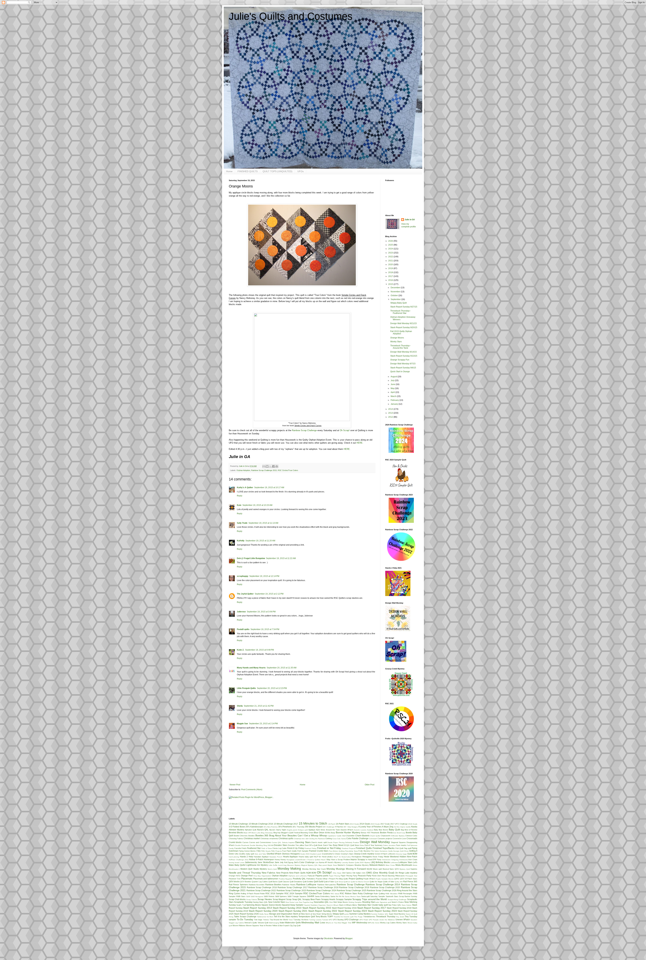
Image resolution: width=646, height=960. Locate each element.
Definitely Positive (352, 842)
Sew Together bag (306, 902)
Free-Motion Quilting (337, 851)
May (393, 388)
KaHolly (240, 540)
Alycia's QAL (262, 830)
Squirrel (307, 905)
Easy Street (338, 845)
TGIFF (330, 916)
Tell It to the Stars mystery (286, 916)
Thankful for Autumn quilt (343, 917)
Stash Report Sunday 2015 (316, 907)
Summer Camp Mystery (360, 914)
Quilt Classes (283, 882)
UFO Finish (363, 920)
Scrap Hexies (265, 899)
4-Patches (339, 827)
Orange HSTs (234, 876)
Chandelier (350, 836)
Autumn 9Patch (346, 830)
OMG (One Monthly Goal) (380, 872)
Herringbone (356, 857)
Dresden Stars (280, 845)
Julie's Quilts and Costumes (290, 16)
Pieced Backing (388, 876)
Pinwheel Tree (235, 879)
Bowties (251, 836)
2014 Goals (365, 824)
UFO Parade (374, 920)
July (393, 380)
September (396, 299)
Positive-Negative (285, 879)
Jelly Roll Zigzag (286, 862)
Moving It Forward (356, 868)
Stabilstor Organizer (318, 905)
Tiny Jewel (400, 917)
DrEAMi (270, 845)
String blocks (326, 914)
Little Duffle (272, 865)
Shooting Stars (368, 902)
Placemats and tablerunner (265, 879)
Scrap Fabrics (251, 899)
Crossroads (412, 838)
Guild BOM (412, 854)
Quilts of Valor (388, 882)
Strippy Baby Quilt (398, 303)
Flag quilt (407, 848)
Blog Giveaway (267, 833)
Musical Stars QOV (391, 869)
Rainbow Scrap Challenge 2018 (323, 887)
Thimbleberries (369, 917)
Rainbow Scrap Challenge (304, 430)
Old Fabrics (347, 873)
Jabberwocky (251, 862)
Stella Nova (263, 914)
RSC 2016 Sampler (274, 893)
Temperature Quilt (306, 916)
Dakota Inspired (288, 842)
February (395, 400)
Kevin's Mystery (334, 862)
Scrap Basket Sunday (408, 896)
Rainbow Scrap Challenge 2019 (354, 887)
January (395, 404)
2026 (390, 241)
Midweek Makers (377, 865)
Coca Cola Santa (339, 839)
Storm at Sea (299, 914)
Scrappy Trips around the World (369, 899)
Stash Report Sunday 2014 (287, 907)
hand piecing (234, 857)
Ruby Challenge (365, 893)
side (377, 902)
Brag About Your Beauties (283, 835)
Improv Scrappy (358, 859)
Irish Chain (412, 860)
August (394, 376)
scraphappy (242, 576)
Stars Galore (406, 905)
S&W (248, 896)
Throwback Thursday (385, 916)
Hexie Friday (377, 857)
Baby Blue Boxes (381, 830)
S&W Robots (269, 896)
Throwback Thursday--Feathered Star (400, 312)
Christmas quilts (286, 838)
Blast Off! (247, 833)
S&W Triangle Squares (297, 896)
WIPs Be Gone (374, 923)
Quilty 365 (399, 882)
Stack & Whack (332, 905)
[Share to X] (270, 466)
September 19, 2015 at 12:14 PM (264, 576)
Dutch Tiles (327, 845)
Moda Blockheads (404, 865)
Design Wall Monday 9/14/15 (403, 352)
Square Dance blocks (271, 905)
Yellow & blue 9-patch (281, 925)
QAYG (396, 879)
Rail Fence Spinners (238, 884)
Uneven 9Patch (403, 919)
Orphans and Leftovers (297, 876)
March (394, 396)
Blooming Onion (306, 833)
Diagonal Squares (398, 842)
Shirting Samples (355, 902)
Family (231, 848)
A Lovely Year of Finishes (370, 827)
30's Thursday (298, 827)
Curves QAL (276, 842)
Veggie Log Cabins (236, 923)
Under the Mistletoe (387, 920)
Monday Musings (336, 868)
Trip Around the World (279, 920)
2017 (390, 276)
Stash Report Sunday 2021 (293, 911)
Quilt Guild (318, 881)
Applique (311, 830)
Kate (239, 505)
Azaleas (370, 830)
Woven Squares (252, 925)
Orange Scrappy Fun (399, 360)
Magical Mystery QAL (309, 865)
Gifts (236, 854)
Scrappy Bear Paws (311, 899)
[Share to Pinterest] (276, 466)
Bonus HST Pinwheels (370, 833)
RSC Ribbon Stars (348, 893)
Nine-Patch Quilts (297, 873)
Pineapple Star (411, 876)
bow (394, 833)
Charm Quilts (375, 836)
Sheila (240, 706)
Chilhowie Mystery (398, 836)
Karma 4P (323, 862)
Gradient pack (315, 854)
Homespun (269, 859)
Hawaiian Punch (275, 857)
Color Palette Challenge (357, 838)
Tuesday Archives (300, 920)
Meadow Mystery (361, 865)
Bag (402, 830)
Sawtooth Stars (392, 896)
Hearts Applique (290, 857)
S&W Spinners (281, 896)
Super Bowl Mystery (397, 914)
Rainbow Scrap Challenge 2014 (383, 884)
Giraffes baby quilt (246, 854)
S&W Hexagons (257, 896)
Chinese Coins (411, 836)
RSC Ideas (335, 894)
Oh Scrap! (345, 430)
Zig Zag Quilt (295, 925)
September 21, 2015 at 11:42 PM (259, 706)
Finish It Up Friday (295, 848)
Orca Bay (257, 876)
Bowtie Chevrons (241, 836)
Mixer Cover (390, 865)
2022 (390, 256)
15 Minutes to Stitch (313, 823)
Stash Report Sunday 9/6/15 (403, 367)
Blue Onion (319, 832)
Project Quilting (356, 879)
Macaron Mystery (293, 865)
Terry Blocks (321, 916)
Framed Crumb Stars (318, 851)
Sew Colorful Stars (276, 902)
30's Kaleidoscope (254, 827)
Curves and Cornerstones (260, 842)
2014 (390, 409)
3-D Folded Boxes (237, 827)
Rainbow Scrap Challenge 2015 (264, 470)
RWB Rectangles (405, 894)
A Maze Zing (387, 827)
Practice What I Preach (325, 879)
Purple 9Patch (369, 879)
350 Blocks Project (313, 827)
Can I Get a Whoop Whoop (312, 835)
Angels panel (292, 830)
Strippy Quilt (338, 914)
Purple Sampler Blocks (384, 879)
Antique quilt (303, 830)
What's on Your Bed (333, 923)
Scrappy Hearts (328, 899)
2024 (390, 249)
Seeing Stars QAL (260, 902)
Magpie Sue (242, 723)
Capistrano (332, 836)
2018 (390, 272)
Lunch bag (282, 865)
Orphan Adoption (243, 470)
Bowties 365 (261, 835)
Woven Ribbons (238, 925)
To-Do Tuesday (245, 919)
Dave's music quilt (319, 842)
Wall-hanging (274, 923)
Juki (316, 862)
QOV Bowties (245, 882)
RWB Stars (240, 896)
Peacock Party (364, 876)
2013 (390, 413)
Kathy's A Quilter (245, 487)
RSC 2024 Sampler (293, 893)
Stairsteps (362, 905)
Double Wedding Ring (258, 845)
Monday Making (289, 868)
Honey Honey (280, 860)
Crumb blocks (235, 842)
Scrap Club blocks (237, 899)
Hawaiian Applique (261, 857)
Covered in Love (399, 838)
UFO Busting (338, 920)
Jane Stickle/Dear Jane (268, 862)
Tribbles (266, 920)
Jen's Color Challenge (304, 862)
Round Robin (259, 894)
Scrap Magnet (279, 899)
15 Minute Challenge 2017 (286, 824)
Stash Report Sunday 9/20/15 (403, 327)
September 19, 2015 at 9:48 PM (259, 650)
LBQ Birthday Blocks (380, 862)
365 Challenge (328, 827)
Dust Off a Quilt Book (313, 845)
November (396, 291)
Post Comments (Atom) (251, 789)
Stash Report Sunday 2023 (352, 911)
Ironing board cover (236, 862)
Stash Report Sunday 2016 (344, 908)
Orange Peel (247, 876)
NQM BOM (311, 873)
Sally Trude (242, 523)
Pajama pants (321, 876)
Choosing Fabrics (236, 838)
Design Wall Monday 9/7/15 (403, 363)
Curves (245, 842)
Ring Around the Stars (407, 890)
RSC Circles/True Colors (288, 470)
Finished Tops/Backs (384, 848)
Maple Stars (332, 865)
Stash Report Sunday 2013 (257, 907)
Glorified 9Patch (274, 854)
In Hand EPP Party (373, 860)
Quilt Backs (273, 882)
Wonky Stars (396, 341)
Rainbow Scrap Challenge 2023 (291, 890)
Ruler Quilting (379, 894)
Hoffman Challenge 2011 (238, 860)
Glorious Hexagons (291, 854)
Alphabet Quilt (250, 830)
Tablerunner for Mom (265, 917)
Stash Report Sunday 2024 (382, 911)
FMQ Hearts (265, 851)
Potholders (310, 879)
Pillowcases (400, 876)
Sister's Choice (397, 902)
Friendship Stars (351, 851)
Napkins (413, 869)
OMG (364, 873)
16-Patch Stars (342, 824)
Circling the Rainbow (317, 839)
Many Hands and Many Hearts (251, 668)
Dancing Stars (302, 842)
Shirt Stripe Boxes (340, 902)
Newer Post (235, 784)
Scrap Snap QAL (294, 899)
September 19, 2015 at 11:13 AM (263, 523)
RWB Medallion (391, 894)
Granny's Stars (347, 854)
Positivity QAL (299, 879)
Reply (239, 496)
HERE (359, 443)
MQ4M (369, 869)
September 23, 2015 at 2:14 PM (263, 723)
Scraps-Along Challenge (397, 899)
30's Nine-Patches (270, 827)
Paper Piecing (334, 876)
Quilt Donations (296, 882)
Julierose (241, 611)
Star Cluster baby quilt (377, 905)
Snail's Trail (241, 905)
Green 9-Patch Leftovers (385, 854)
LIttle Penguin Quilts (246, 688)
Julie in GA (410, 219)
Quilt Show (339, 882)
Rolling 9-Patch (247, 894)
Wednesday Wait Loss (313, 922)
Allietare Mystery (236, 830)
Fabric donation (389, 845)
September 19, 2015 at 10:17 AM (269, 487)
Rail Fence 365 (410, 881)
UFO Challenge (351, 919)
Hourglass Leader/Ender (296, 860)
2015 (390, 284)
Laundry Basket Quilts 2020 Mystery (356, 862)
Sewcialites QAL (321, 902)
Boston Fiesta (386, 832)
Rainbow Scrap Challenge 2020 (385, 887)
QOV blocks (234, 881)
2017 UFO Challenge (398, 824)
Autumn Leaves (360, 830)
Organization (266, 876)
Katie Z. (240, 650)
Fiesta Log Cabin (279, 848)
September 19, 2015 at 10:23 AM (257, 505)
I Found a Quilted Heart (315, 860)
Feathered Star (254, 848)
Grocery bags (401, 854)
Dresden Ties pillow (296, 845)
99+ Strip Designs (351, 827)
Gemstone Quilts (386, 851)
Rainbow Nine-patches (326, 885)
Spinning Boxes (253, 905)
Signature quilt (385, 902)
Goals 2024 (305, 854)
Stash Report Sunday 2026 (246, 914)
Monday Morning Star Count (314, 869)
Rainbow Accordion (256, 885)
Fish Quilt (399, 848)
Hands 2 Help (246, 857)
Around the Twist (333, 830)
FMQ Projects (276, 851)
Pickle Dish (376, 876)
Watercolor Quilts (293, 922)
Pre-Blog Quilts (342, 879)
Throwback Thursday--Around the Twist (400, 346)
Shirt (331, 902)
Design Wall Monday (375, 842)
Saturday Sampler (377, 896)
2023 (390, 253)
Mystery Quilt (405, 869)
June (393, 384)
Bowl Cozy (401, 833)
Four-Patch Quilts (289, 851)
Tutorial (325, 920)
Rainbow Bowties (273, 884)
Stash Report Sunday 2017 (371, 907)
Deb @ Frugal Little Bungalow (251, 558)
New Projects (282, 873)
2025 (390, 245)
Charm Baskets (362, 835)
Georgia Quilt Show (400, 851)
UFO (330, 920)
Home (229, 171)
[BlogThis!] (267, 466)
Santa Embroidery (322, 896)
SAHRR (310, 896)
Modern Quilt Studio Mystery (253, 869)
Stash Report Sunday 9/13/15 (403, 356)
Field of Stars (266, 848)
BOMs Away (330, 833)
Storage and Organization (280, 914)
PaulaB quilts (243, 629)
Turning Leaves (315, 920)
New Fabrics (268, 872)
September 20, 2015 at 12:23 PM (272, 688)
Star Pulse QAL (394, 905)
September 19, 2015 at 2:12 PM (269, 594)
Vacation (413, 920)
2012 (390, 417)
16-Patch (331, 824)
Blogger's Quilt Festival (290, 833)
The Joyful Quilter (245, 594)
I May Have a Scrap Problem (338, 860)
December (396, 287)
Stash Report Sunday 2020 (263, 911)
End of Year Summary (374, 845)
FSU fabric (375, 851)
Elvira (362, 845)
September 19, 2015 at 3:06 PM (261, 611)
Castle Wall (341, 836)
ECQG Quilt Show (351, 845)
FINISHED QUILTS (248, 171)
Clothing (328, 838)
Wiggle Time (346, 923)
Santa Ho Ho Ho (337, 896)
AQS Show (320, 830)
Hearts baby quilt (306, 857)
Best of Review (411, 830)
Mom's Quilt (272, 869)
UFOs (300, 171)
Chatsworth (385, 836)
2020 (390, 264)
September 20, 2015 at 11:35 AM (281, 668)
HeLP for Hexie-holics (342, 857)
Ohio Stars (337, 873)
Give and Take (260, 854)
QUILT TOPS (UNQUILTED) (277, 171)
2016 (390, 280)
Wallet (282, 923)
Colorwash (373, 839)
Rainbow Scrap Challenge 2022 (261, 890)
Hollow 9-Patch (256, 859)
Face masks (401, 845)
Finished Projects (348, 848)
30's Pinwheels (285, 827)
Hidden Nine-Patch (408, 857)
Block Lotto (256, 833)
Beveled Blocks (236, 832)
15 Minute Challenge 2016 (261, 824)
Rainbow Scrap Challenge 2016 (262, 887)
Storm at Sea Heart (313, 914)
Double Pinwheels (242, 845)
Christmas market (252, 838)
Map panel (322, 865)
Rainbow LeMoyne (306, 884)
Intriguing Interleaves (399, 860)
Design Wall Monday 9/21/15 (403, 323)
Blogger (348, 938)
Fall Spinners (412, 845)
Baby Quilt (394, 829)
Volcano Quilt (263, 923)
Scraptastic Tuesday (243, 902)
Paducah (311, 876)
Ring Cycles (234, 893)
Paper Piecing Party (349, 876)
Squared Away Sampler (292, 905)
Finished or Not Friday (329, 848)
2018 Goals (412, 824)
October (394, 295)
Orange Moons (397, 338)
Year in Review (266, 925)
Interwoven (386, 860)
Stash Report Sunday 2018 (399, 908)
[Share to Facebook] (273, 466)
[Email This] (264, 466)
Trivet (291, 920)
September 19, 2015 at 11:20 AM (260, 540)
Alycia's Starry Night (277, 830)
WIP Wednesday (359, 922)
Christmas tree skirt (301, 839)
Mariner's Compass (346, 865)
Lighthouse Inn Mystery (257, 865)
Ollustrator (328, 938)
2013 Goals (354, 824)
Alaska (414, 827)
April (393, 392)
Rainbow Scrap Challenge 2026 (382, 890)
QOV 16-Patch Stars (408, 879)
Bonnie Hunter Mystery (348, 832)
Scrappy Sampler (344, 899)
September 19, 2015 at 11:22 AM (281, 558)
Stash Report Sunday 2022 (322, 911)
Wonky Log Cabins (388, 923)
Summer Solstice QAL (379, 914)
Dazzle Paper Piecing (336, 842)
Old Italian (356, 873)
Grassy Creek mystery (364, 854)
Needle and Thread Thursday (245, 872)
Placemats (246, 878)
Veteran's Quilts (250, 923)
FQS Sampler (302, 851)
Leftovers (394, 862)
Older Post (369, 784)
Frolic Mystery (364, 851)
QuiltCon (347, 882)
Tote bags (258, 920)
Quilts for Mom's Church (360, 882)
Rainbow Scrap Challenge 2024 (321, 890)
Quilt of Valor (329, 882)
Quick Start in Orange (400, 371)
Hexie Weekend (391, 857)
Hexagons (367, 857)
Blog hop (277, 833)
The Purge (358, 917)
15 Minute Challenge (238, 824)
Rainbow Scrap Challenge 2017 (293, 887)
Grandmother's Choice (331, 854)
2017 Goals (385, 824)
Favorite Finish (240, 848)
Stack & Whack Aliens (348, 905)
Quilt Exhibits (308, 882)
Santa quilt (365, 896)
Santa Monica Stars (353, 896)
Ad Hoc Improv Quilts (402, 827)
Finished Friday (310, 848)
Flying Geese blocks (247, 851)
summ (346, 914)
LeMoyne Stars (405, 862)
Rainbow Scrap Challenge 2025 (351, 890)
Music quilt (377, 869)
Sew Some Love (292, 902)
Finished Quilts (364, 848)
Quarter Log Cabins (260, 882)
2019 (390, 268)
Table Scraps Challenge (245, 916)
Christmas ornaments (269, 838)
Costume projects (385, 838)
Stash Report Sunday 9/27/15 (403, 307)
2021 (390, 260)
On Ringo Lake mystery (406, 873)
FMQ (258, 851)
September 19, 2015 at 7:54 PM (264, 629)
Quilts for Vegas (376, 882)
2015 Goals (375, 824)
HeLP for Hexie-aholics (323, 857)
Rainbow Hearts (288, 885)
